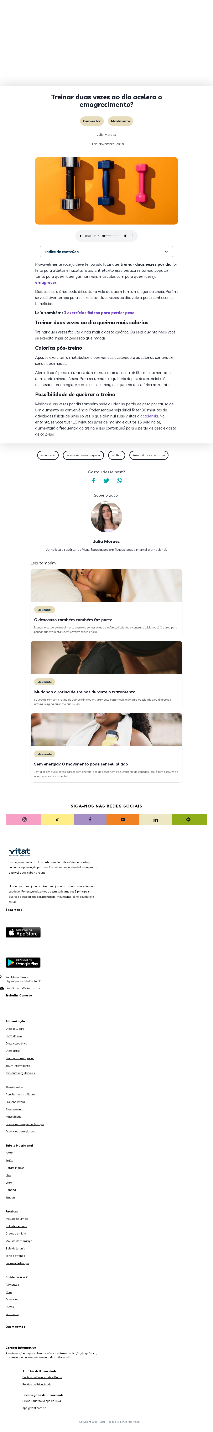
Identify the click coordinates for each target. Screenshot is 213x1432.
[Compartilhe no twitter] (106, 481)
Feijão (9, 1160)
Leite (9, 1182)
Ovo (8, 1175)
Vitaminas (12, 1314)
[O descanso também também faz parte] (106, 601)
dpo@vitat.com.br (34, 1408)
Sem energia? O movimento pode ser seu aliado (81, 764)
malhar (116, 455)
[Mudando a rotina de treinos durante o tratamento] (106, 673)
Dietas (10, 1307)
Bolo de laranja (15, 1248)
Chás (9, 1292)
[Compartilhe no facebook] (93, 481)
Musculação (13, 1116)
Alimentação (15, 1021)
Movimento (120, 121)
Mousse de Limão (17, 1219)
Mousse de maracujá (19, 1241)
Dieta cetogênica (16, 1043)
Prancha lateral (16, 1102)
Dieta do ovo (14, 1036)
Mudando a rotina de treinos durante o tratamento (84, 691)
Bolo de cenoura (16, 1226)
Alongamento (15, 1109)
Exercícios (12, 1299)
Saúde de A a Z (17, 1277)
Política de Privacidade (36, 1384)
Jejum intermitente (18, 1066)
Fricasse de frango (17, 1263)
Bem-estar (92, 121)
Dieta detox (13, 1051)
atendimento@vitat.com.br (23, 988)
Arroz (9, 1153)
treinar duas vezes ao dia (149, 455)
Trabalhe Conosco (19, 995)
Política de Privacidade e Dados (42, 1377)
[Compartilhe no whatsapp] (119, 481)
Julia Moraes (106, 134)
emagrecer (48, 455)
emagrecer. (47, 282)
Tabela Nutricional (19, 1145)
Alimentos (12, 1284)
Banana (11, 1190)
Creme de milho (16, 1233)
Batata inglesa (15, 1168)
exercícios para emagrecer (83, 455)
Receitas (12, 1211)
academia (149, 416)
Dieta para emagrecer (20, 1058)
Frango (10, 1197)
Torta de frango (15, 1256)
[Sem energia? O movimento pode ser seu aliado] (106, 745)
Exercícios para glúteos (20, 1131)
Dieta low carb (15, 1029)
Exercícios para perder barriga (25, 1124)
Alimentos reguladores (20, 1073)
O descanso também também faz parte (73, 619)
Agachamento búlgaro (20, 1094)
